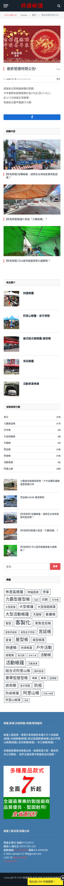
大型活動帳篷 (17, 614)
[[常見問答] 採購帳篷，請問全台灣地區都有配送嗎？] (32, 154)
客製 (8, 623)
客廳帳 (51, 614)
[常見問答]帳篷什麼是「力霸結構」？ (26, 219)
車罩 (43, 678)
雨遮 (26, 700)
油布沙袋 (32, 655)
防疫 (38, 685)
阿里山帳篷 (13, 700)
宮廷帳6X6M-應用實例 (32, 497)
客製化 (23, 622)
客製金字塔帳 (28, 632)
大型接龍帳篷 (47, 607)
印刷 (45, 599)
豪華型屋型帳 (17, 677)
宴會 (9, 640)
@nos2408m (20, 857)
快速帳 (7, 455)
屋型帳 (22, 639)
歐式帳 (21, 655)
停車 (46, 592)
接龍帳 (10, 655)
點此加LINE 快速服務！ (42, 881)
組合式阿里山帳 (18, 670)
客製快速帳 (11, 632)
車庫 (34, 678)
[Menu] (6, 6)
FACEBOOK (10, 861)
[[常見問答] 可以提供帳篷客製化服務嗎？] (32, 241)
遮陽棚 (53, 678)
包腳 (36, 600)
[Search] (58, 6)
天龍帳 (7, 442)
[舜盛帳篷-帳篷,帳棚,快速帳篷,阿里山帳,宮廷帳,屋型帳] (32, 6)
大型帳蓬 (26, 606)
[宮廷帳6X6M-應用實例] (10, 501)
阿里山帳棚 (48, 693)
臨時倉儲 (39, 671)
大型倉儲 (10, 607)
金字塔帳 (25, 685)
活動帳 (45, 654)
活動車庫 (8, 462)
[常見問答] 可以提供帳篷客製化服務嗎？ (28, 260)
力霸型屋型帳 (18, 599)
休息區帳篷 (14, 591)
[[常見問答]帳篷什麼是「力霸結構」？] (32, 199)
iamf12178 (12, 79)
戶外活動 (44, 647)
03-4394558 (21, 850)
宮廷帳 (7, 449)
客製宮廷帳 (43, 623)
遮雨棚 (11, 685)
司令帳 (7, 429)
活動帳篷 (15, 662)
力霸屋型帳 (9, 423)
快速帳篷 (26, 648)
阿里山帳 (8, 468)
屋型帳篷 (39, 640)
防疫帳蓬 (12, 693)
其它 (58, 79)
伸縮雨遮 (33, 592)
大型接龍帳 (9, 436)
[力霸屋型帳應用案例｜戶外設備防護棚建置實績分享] (10, 484)
